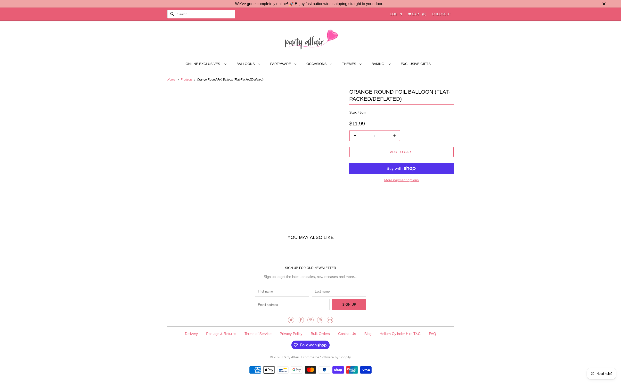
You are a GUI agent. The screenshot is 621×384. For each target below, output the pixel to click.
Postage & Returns (221, 334)
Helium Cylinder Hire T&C (400, 334)
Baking (379, 64)
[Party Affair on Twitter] (291, 320)
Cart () (418, 14)
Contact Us (347, 334)
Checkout (441, 14)
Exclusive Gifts (416, 64)
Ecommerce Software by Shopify (326, 357)
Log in (396, 14)
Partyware (281, 64)
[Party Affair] (310, 41)
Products (187, 79)
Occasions (316, 64)
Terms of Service (258, 334)
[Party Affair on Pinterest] (310, 320)
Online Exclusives (204, 64)
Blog (367, 334)
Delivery (191, 334)
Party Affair (290, 357)
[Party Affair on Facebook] (301, 320)
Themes (349, 64)
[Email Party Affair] (330, 320)
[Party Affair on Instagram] (320, 320)
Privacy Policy (291, 334)
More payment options (401, 180)
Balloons (246, 64)
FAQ (432, 334)
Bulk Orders (320, 334)
